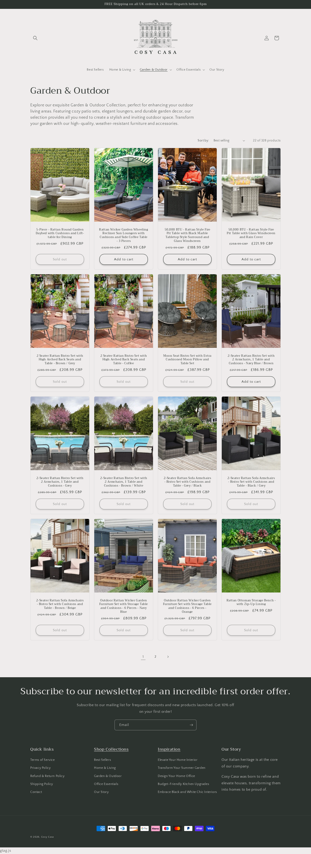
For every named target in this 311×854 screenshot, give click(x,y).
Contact (36, 792)
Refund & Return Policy (47, 776)
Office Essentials (106, 784)
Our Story (101, 792)
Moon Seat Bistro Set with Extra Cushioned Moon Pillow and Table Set (187, 359)
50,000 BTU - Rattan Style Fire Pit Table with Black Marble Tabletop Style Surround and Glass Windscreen (187, 235)
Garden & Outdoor (108, 776)
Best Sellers (102, 760)
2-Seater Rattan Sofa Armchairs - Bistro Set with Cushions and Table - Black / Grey (251, 482)
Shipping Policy (41, 784)
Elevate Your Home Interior (178, 760)
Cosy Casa (47, 837)
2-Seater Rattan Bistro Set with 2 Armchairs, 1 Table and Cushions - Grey (60, 482)
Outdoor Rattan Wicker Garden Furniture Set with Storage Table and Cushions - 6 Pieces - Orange (187, 606)
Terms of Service (42, 760)
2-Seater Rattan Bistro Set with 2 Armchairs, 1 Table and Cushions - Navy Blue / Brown (251, 359)
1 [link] (143, 657)
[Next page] (168, 657)
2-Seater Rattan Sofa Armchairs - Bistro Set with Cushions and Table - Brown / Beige (60, 604)
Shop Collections (111, 749)
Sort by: (203, 140)
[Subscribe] (191, 725)
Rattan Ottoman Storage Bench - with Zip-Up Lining (251, 602)
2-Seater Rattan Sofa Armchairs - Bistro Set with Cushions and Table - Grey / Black (187, 482)
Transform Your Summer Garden (182, 768)
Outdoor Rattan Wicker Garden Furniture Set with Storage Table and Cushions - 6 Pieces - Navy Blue (123, 606)
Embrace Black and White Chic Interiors (187, 792)
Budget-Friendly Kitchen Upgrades (183, 784)
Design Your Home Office (176, 776)
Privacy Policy (40, 768)
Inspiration (169, 749)
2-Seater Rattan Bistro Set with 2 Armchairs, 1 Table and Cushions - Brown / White (123, 482)
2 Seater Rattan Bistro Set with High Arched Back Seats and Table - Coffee (123, 359)
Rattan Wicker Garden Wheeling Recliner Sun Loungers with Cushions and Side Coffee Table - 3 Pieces (123, 235)
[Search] (35, 38)
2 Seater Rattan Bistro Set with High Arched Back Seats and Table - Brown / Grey (60, 359)
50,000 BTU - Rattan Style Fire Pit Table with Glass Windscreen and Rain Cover (251, 233)
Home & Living (105, 768)
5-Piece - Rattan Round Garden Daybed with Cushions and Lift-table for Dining (60, 233)
